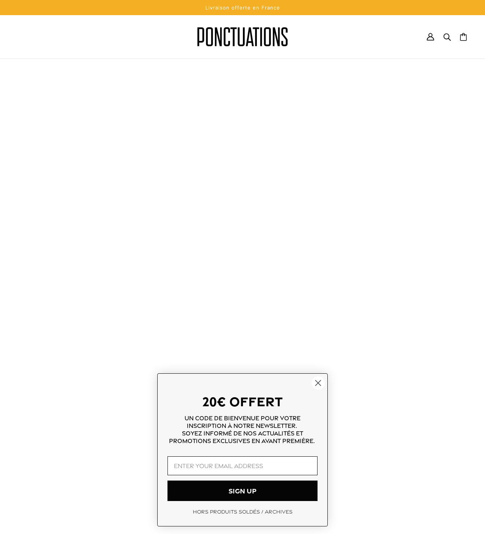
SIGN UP (242, 491)
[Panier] (463, 37)
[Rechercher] (447, 36)
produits (242, 175)
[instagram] (27, 469)
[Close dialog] (318, 383)
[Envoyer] (451, 470)
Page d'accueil (223, 166)
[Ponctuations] (242, 36)
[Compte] (430, 37)
